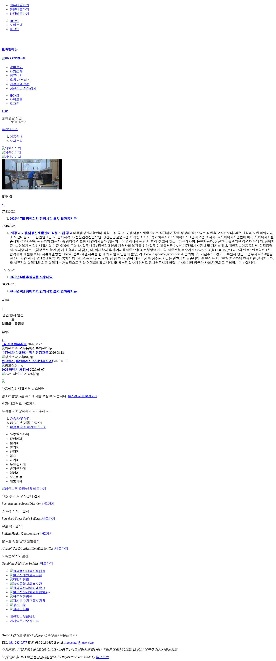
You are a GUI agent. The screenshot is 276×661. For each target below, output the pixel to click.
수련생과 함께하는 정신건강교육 (25, 352)
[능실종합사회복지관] (26, 583)
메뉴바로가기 (19, 5)
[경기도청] (18, 605)
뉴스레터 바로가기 (82, 396)
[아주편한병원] (21, 596)
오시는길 (16, 141)
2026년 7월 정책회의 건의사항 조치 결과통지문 (43, 218)
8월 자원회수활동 (14, 344)
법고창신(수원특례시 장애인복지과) (27, 361)
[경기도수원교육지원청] (27, 600)
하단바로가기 (19, 13)
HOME (14, 21)
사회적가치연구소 (28, 427)
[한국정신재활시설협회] (27, 571)
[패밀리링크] (19, 579)
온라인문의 (10, 129)
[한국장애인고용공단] (26, 575)
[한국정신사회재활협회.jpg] (30, 592)
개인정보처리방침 (23, 616)
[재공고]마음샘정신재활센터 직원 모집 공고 (41, 233)
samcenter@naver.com (79, 642)
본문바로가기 (19, 9)
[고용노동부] (19, 609)
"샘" (19, 418)
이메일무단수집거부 (24, 621)
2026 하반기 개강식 (15, 369)
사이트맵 (16, 24)
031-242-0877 (18, 642)
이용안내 (16, 136)
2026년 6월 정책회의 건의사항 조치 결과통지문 (43, 291)
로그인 (14, 29)
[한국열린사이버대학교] (27, 588)
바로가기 (47, 503)
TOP (5, 111)
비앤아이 (102, 657)
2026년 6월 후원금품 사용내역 (31, 277)
